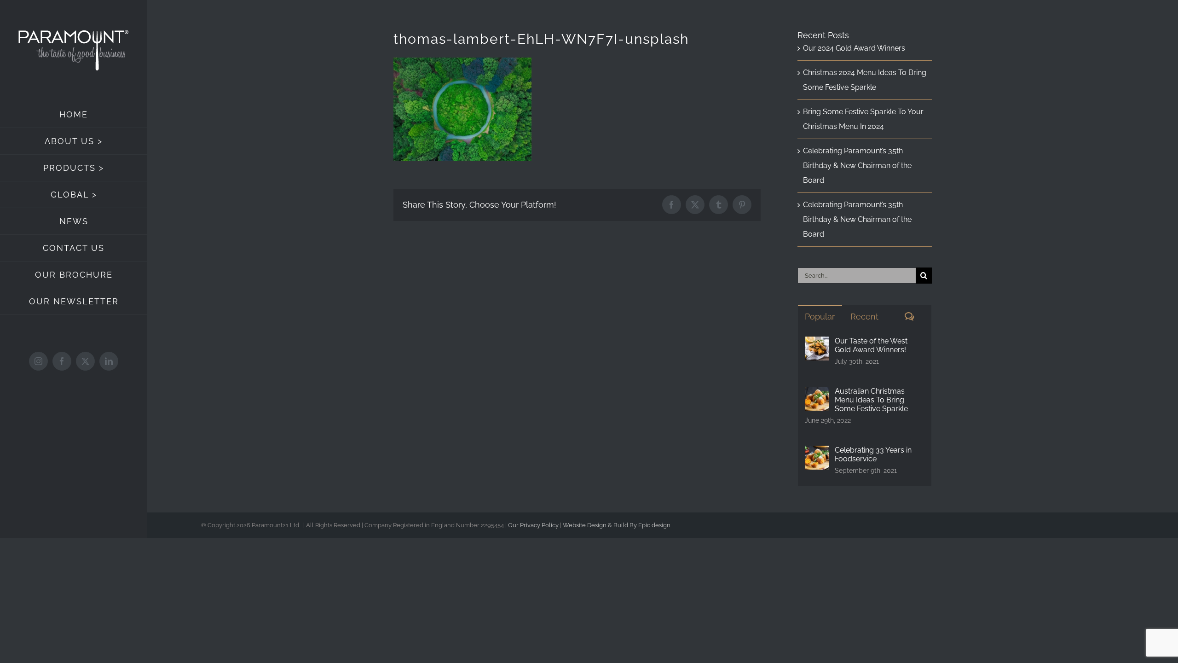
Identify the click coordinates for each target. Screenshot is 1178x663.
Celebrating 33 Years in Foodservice (873, 454)
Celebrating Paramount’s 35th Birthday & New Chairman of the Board (857, 165)
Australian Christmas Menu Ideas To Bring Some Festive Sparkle (871, 400)
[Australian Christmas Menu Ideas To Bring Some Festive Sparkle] (817, 394)
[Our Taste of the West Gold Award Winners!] (817, 343)
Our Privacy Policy (533, 525)
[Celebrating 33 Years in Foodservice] (817, 452)
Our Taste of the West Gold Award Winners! (871, 345)
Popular (820, 316)
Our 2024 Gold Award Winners (854, 48)
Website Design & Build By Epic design (616, 525)
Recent (864, 316)
